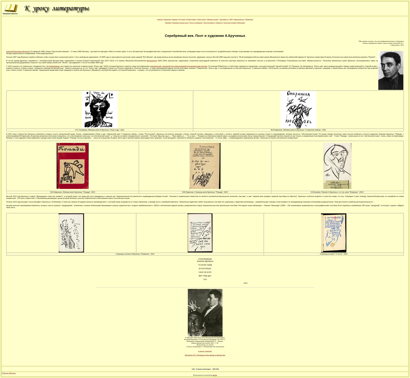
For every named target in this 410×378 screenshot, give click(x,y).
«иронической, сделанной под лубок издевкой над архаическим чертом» (179, 66)
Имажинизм (249, 19)
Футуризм (182, 19)
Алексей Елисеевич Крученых (18, 51)
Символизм (167, 19)
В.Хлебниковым (53, 66)
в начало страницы (205, 351)
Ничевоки (168, 23)
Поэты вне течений (230, 23)
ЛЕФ (231, 19)
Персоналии (241, 23)
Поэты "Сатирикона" (196, 23)
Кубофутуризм (191, 19)
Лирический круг (239, 19)
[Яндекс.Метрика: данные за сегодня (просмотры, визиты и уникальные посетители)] (9, 373)
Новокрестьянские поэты (180, 23)
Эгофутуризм (201, 19)
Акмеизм (175, 19)
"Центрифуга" (224, 19)
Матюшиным (152, 61)
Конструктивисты (209, 23)
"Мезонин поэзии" (212, 19)
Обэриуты (219, 23)
